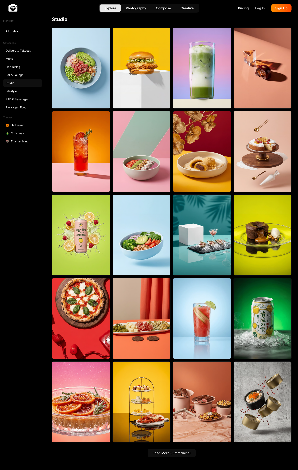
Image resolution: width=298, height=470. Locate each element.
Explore (110, 8)
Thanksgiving (17, 141)
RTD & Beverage (17, 99)
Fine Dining (13, 66)
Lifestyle (11, 91)
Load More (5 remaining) (172, 453)
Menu (9, 58)
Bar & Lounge (15, 75)
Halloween (15, 125)
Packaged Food (16, 107)
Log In (260, 8)
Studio (10, 83)
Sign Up (281, 8)
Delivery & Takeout (18, 50)
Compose (163, 8)
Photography (136, 8)
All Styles (12, 31)
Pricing (243, 8)
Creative (187, 8)
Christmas (15, 133)
